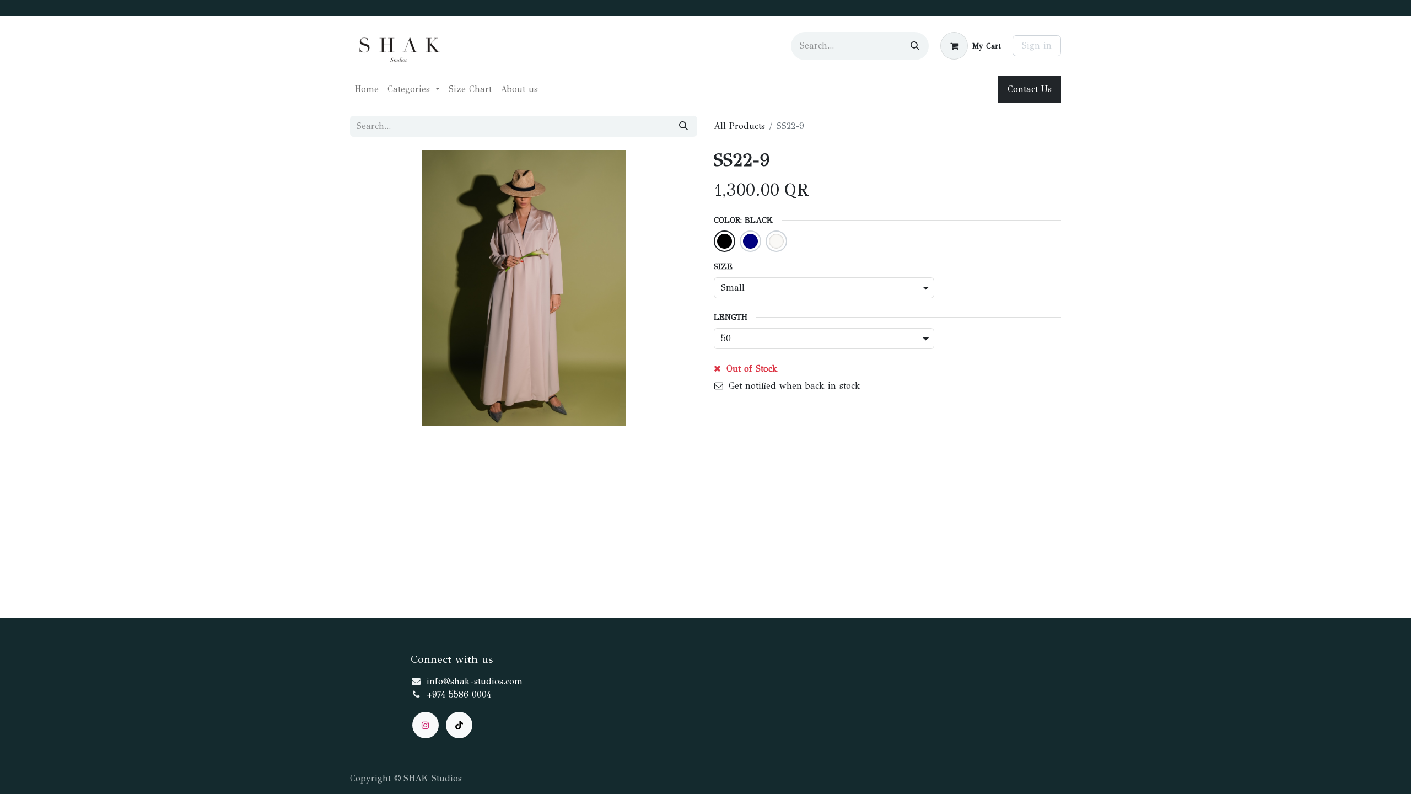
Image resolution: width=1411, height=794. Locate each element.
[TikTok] (459, 725)
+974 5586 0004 (459, 694)
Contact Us (1030, 89)
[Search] (915, 46)
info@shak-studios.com (475, 681)
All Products (739, 126)
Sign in (1037, 45)
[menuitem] (366, 89)
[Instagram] (425, 725)
